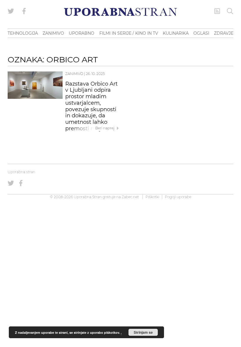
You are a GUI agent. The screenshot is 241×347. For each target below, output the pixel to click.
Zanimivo (74, 73)
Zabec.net (130, 197)
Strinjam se (143, 332)
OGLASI (201, 33)
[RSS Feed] (217, 11)
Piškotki (152, 197)
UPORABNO (81, 33)
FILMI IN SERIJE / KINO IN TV (128, 33)
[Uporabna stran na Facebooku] (24, 11)
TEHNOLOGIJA (23, 33)
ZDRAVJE (223, 33)
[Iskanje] (230, 11)
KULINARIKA (176, 33)
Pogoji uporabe (178, 197)
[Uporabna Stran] (120, 12)
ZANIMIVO (53, 33)
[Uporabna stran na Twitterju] (11, 11)
